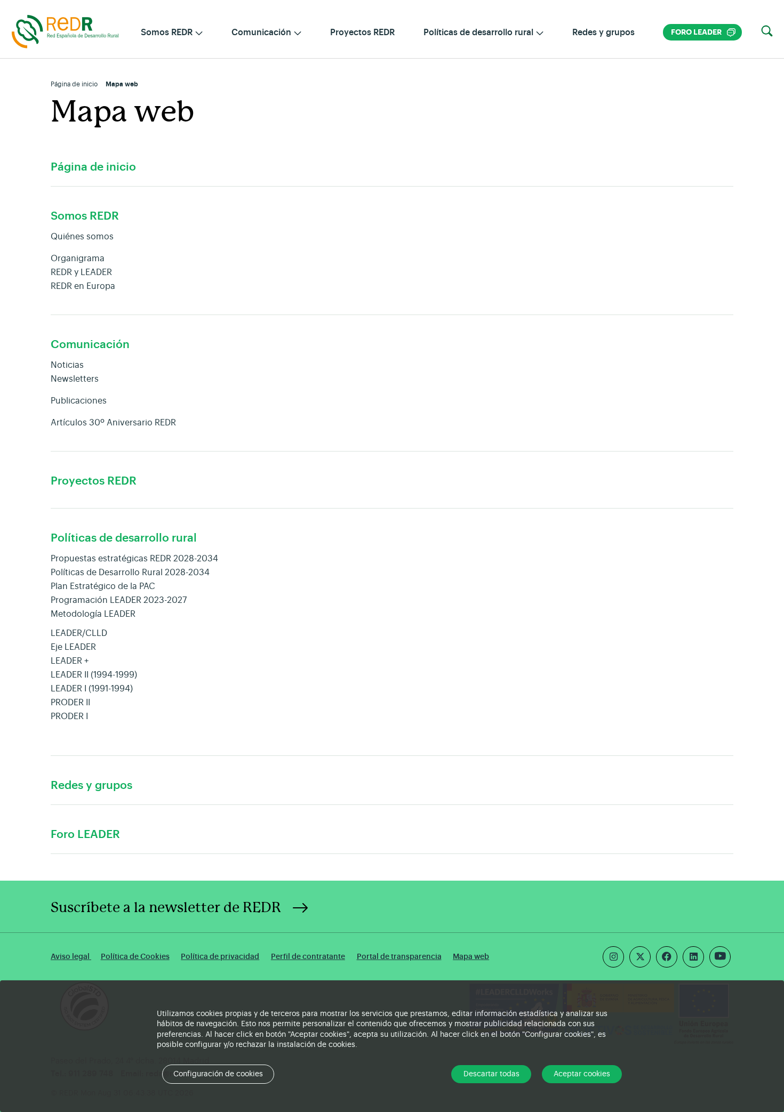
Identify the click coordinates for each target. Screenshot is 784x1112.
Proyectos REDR (362, 32)
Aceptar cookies (582, 1074)
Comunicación (90, 344)
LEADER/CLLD (79, 633)
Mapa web (471, 957)
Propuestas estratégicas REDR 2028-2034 (134, 558)
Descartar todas (491, 1074)
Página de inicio (74, 84)
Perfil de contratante (308, 957)
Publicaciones (79, 401)
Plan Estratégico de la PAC (103, 586)
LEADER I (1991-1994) (92, 688)
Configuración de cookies (218, 1074)
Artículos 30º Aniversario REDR (113, 422)
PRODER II (70, 702)
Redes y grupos (603, 32)
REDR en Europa (83, 286)
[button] (767, 31)
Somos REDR (85, 216)
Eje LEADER (73, 647)
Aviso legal (71, 957)
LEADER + (70, 661)
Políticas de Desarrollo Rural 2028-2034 (130, 572)
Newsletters (75, 379)
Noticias (67, 365)
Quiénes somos (82, 236)
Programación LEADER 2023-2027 (119, 600)
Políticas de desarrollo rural (124, 538)
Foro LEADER (703, 32)
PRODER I (69, 716)
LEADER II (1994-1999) (94, 675)
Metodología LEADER (93, 614)
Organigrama (78, 258)
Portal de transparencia (399, 957)
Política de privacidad (220, 957)
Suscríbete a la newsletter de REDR (166, 908)
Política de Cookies (135, 957)
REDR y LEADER (81, 272)
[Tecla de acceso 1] (65, 31)
